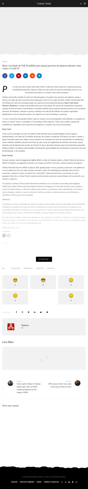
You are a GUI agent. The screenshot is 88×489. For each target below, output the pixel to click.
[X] (62, 482)
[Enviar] (32, 75)
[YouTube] (69, 482)
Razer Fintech (28, 268)
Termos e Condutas (51, 482)
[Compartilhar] (4, 75)
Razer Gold (40, 268)
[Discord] (73, 482)
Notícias (4, 61)
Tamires (25, 325)
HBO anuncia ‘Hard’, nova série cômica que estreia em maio (59, 384)
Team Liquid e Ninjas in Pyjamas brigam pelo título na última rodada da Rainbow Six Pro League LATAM (29, 387)
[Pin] (18, 75)
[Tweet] (11, 75)
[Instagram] (65, 482)
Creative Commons (27, 482)
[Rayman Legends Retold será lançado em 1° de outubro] (44, 361)
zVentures (51, 268)
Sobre (39, 482)
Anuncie (14, 482)
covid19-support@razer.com (30, 223)
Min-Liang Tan (16, 268)
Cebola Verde (44, 3)
